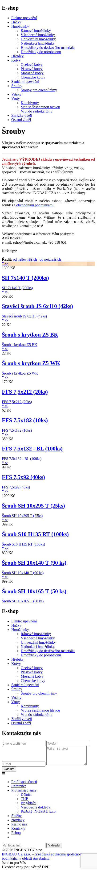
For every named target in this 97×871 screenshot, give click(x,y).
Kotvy (16, 60)
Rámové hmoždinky (36, 31)
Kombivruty (30, 103)
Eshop (16, 833)
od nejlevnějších (25, 259)
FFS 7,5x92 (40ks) (23, 477)
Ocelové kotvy (32, 65)
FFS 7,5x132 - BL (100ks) (32, 449)
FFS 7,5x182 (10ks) (25, 420)
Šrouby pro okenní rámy (39, 90)
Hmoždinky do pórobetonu (41, 52)
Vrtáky (16, 94)
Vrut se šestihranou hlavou (40, 107)
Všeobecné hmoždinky (38, 35)
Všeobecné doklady (35, 807)
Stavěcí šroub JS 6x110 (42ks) (37, 306)
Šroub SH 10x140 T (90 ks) (34, 563)
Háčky (16, 22)
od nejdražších (50, 259)
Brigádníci (28, 803)
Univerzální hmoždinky (38, 39)
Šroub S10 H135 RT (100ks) (35, 534)
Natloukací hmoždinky (38, 43)
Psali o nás (19, 824)
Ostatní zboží (21, 120)
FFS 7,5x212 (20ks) (25, 392)
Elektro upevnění (24, 18)
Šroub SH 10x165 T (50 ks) (34, 591)
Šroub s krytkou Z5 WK (31, 363)
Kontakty (18, 828)
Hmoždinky (20, 26)
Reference (18, 786)
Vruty (15, 98)
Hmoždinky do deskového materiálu (48, 48)
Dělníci (26, 794)
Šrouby (16, 86)
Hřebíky (17, 56)
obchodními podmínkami (34, 205)
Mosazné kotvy (32, 73)
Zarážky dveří (21, 115)
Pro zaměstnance (23, 790)
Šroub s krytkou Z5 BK (30, 335)
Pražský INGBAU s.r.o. (39, 811)
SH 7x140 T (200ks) (25, 278)
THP (24, 799)
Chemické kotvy (33, 77)
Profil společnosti (24, 782)
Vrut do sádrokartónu (36, 111)
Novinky (17, 820)
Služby (16, 816)
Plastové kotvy (32, 69)
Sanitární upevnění (25, 81)
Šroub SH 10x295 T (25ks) (33, 506)
